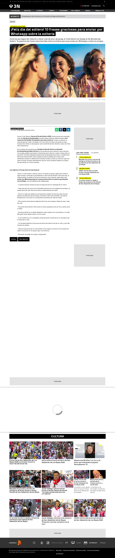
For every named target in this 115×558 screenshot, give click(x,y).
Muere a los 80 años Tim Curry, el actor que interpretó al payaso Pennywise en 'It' (87, 462)
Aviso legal (59, 550)
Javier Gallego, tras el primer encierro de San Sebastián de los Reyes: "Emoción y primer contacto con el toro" (57, 521)
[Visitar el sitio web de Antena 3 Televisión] (35, 542)
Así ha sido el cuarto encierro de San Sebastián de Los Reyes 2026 (56, 461)
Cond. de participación (93, 550)
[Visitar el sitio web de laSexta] (41, 542)
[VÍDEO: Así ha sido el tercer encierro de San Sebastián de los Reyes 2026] (81, 474)
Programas (63, 10)
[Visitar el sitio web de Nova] (54, 542)
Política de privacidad (69, 550)
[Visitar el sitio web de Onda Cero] (73, 542)
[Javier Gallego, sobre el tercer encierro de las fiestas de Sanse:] (57, 479)
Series (87, 10)
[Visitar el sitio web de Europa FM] (79, 542)
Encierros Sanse (84, 168)
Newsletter (100, 10)
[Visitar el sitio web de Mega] (60, 542)
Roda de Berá (52, 1)
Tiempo (51, 10)
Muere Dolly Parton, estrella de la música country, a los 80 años (97, 482)
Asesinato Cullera (61, 1)
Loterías (39, 10)
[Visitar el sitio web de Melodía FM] (85, 542)
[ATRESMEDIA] (15, 542)
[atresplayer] (96, 6)
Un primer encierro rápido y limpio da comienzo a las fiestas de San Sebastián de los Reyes (90, 182)
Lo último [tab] (95, 153)
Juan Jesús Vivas (36, 1)
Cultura (57, 436)
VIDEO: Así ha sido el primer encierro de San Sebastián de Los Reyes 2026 (89, 172)
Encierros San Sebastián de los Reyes (21, 1)
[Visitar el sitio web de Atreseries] (66, 542)
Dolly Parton (69, 1)
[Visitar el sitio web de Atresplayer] (94, 542)
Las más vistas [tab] (82, 153)
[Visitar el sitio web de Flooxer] (103, 542)
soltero (13, 239)
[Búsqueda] (104, 6)
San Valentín (23, 239)
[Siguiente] (104, 1)
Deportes (27, 10)
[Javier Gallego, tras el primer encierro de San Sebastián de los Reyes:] (57, 508)
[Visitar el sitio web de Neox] (48, 542)
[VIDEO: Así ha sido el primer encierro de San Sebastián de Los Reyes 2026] (90, 508)
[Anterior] (10, 1)
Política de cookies (81, 550)
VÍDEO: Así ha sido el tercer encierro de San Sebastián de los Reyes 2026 (81, 482)
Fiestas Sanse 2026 (85, 157)
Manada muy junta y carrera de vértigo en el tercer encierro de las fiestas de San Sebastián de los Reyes (89, 162)
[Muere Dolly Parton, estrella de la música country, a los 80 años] (98, 474)
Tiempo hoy (45, 1)
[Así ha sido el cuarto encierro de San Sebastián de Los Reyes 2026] (57, 450)
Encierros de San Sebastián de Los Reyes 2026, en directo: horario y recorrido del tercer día (23, 461)
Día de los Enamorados (31, 138)
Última (85, 6)
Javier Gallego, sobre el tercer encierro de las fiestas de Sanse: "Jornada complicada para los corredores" (54, 491)
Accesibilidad (59, 553)
